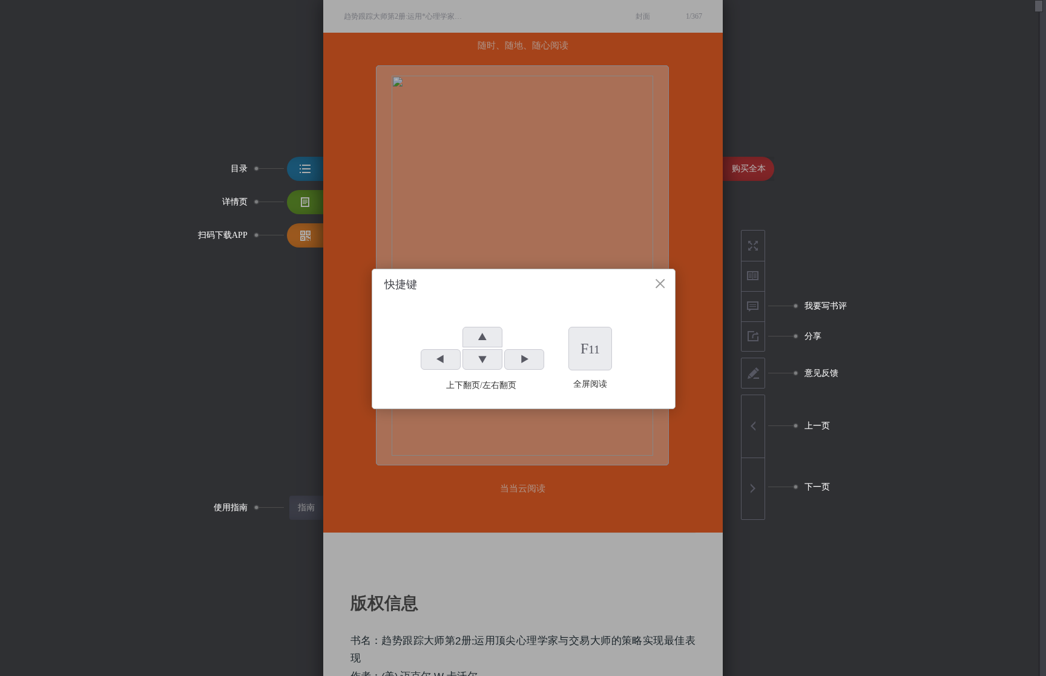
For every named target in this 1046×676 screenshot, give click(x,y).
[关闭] (660, 283)
